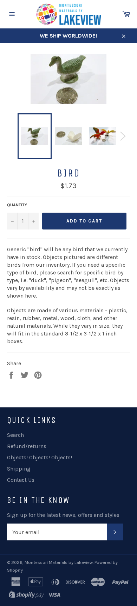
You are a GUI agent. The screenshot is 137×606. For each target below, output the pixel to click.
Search (15, 435)
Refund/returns (26, 446)
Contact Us (20, 480)
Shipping (19, 468)
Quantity (17, 204)
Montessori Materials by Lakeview (59, 562)
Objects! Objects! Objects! (39, 457)
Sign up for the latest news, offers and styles (63, 515)
